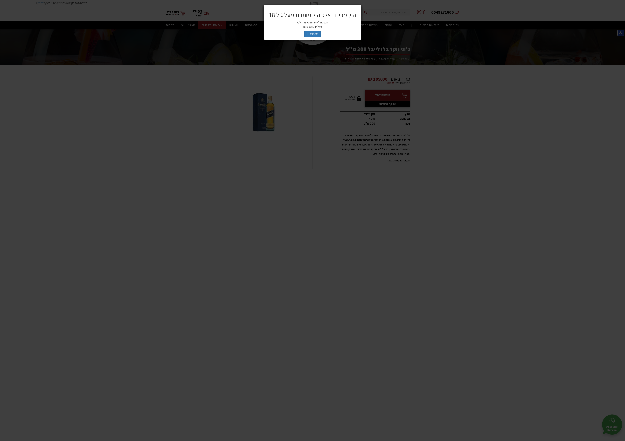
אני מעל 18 (312, 34)
